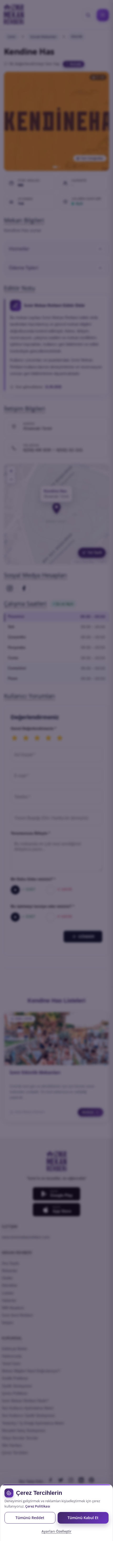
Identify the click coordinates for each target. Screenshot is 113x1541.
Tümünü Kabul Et (83, 1517)
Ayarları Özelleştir (56, 1531)
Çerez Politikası (37, 1506)
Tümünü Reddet (30, 1517)
